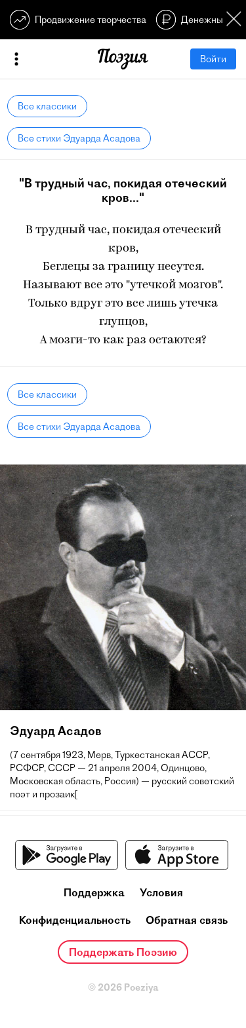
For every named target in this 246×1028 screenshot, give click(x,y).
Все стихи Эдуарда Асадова (79, 138)
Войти (213, 59)
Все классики (47, 106)
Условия (161, 892)
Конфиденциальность (75, 919)
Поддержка (94, 892)
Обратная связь (187, 919)
